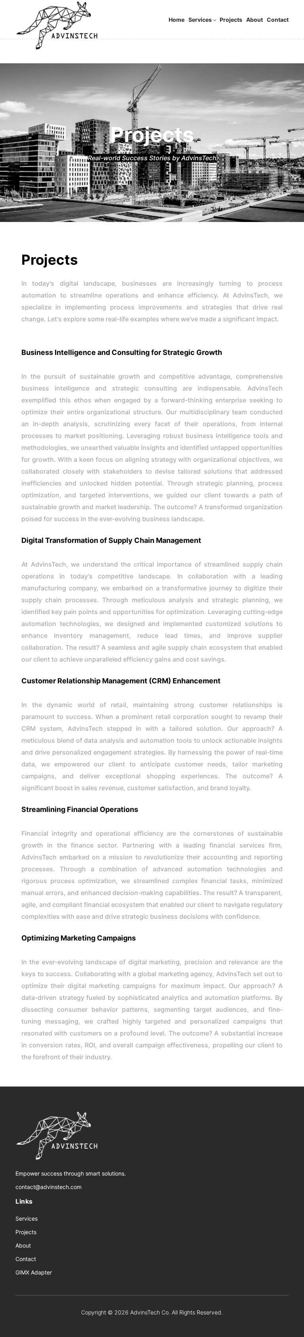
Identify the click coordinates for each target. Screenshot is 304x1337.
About (254, 19)
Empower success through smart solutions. (70, 1173)
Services (200, 19)
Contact (278, 19)
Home (176, 19)
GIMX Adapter (33, 1272)
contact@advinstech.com (48, 1186)
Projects (231, 19)
